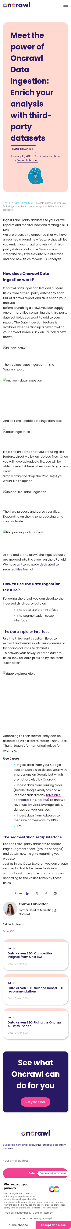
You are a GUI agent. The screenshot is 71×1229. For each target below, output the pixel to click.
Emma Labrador (27, 160)
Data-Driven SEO (23, 149)
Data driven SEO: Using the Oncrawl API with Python (35, 1022)
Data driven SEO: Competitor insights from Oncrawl (30, 953)
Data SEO (8, 931)
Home (6, 203)
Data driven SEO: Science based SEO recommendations (35, 987)
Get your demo (35, 1102)
